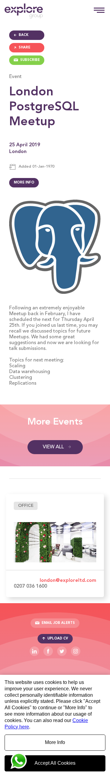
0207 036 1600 (30, 586)
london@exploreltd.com (68, 580)
